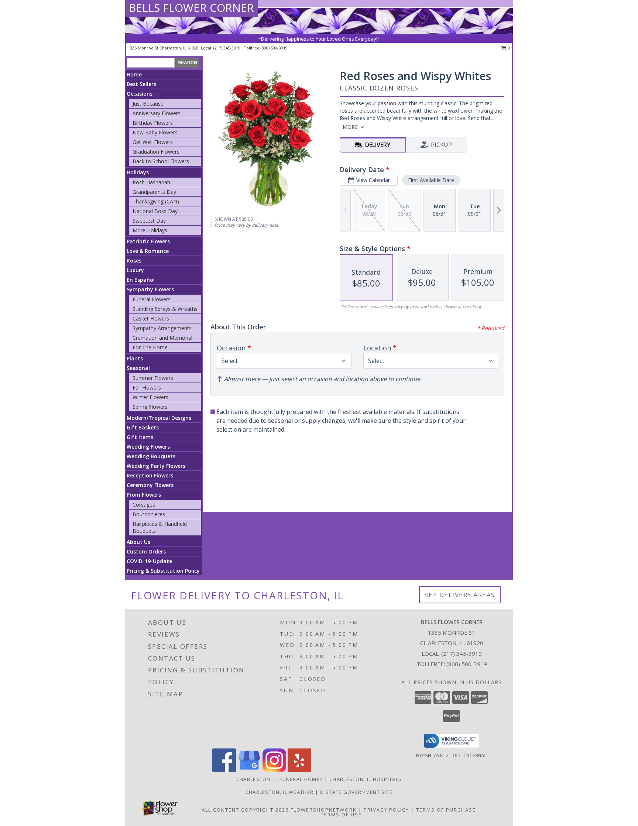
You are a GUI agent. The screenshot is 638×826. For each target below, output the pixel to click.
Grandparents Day (154, 191)
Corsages (144, 504)
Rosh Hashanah (151, 182)
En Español (141, 279)
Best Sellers (141, 84)
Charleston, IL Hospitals (365, 779)
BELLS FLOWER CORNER (191, 7)
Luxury (135, 270)
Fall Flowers (147, 387)
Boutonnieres (149, 514)
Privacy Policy (386, 809)
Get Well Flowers (153, 141)
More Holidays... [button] (152, 230)
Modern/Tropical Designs (159, 417)
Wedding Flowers (148, 446)
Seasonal (138, 367)
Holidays (138, 172)
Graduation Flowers (156, 151)
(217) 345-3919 (227, 48)
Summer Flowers (153, 377)
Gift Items (140, 437)
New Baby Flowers (155, 132)
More (350, 126)
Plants (135, 358)
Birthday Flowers (153, 122)
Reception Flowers (150, 475)
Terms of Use (341, 814)
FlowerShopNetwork (324, 809)
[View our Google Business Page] (249, 770)
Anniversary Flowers (157, 113)
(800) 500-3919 (274, 48)
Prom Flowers (144, 494)
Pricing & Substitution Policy (163, 570)
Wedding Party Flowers (156, 465)
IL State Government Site (356, 792)
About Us (138, 541)
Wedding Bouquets (151, 456)
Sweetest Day (149, 220)
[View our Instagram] (274, 770)
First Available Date (431, 180)
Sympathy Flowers (150, 289)
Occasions (139, 93)
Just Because (148, 103)
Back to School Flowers (161, 161)
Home (134, 74)
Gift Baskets (143, 427)
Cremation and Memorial (162, 337)
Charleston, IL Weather (280, 792)
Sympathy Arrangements (162, 328)
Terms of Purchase (446, 809)
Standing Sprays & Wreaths (165, 308)
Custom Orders (146, 551)
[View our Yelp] (299, 770)
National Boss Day (155, 211)
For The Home (150, 347)
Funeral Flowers (152, 299)
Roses (134, 260)
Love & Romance (148, 250)
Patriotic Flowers (148, 241)
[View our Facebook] (224, 770)
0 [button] (508, 48)
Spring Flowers (150, 406)
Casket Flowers (151, 318)
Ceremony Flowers (150, 485)
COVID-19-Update (149, 561)
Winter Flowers (150, 397)
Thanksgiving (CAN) (156, 201)
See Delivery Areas (460, 594)
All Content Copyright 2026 (245, 809)
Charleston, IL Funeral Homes (279, 779)
